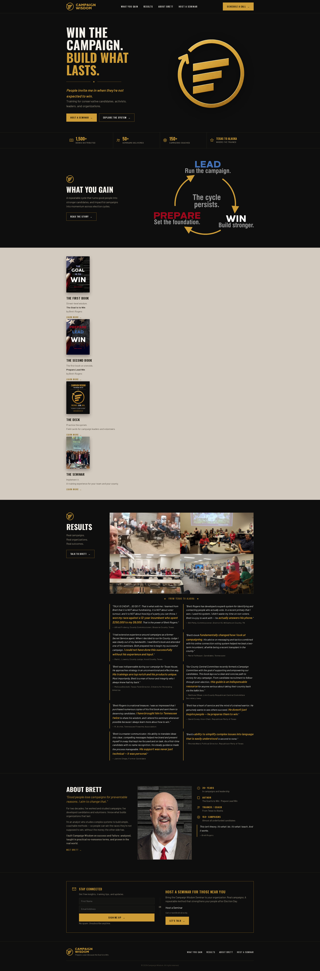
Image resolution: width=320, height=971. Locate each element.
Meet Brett (74, 849)
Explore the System (116, 117)
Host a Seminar (188, 6)
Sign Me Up (116, 917)
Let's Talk (177, 920)
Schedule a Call (238, 6)
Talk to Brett (80, 554)
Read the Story (81, 216)
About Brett (165, 6)
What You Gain (129, 6)
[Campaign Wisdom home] (81, 6)
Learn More (74, 317)
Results (148, 6)
